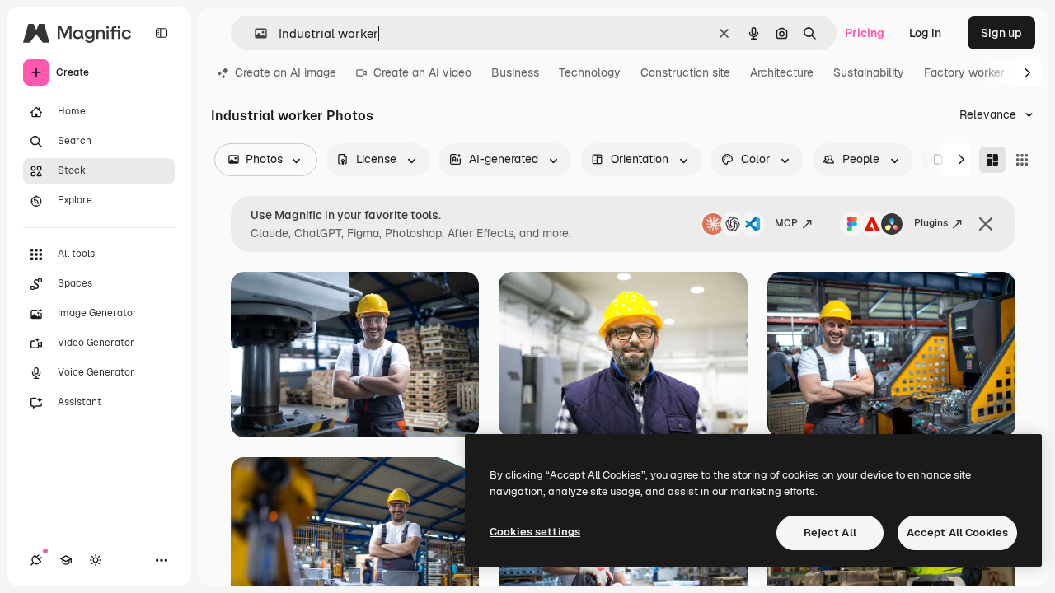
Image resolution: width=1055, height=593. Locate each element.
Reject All (830, 532)
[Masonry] (992, 160)
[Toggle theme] (95, 560)
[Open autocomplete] (254, 33)
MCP (786, 223)
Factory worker (964, 72)
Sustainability (868, 72)
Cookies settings (535, 532)
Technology (590, 72)
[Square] (1022, 160)
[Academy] (66, 560)
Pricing (864, 33)
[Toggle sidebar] (161, 33)
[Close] (986, 224)
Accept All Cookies (957, 532)
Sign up (1001, 33)
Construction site (685, 72)
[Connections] (36, 560)
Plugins (931, 223)
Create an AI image (285, 72)
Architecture (782, 72)
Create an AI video (422, 72)
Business (515, 72)
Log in (925, 33)
